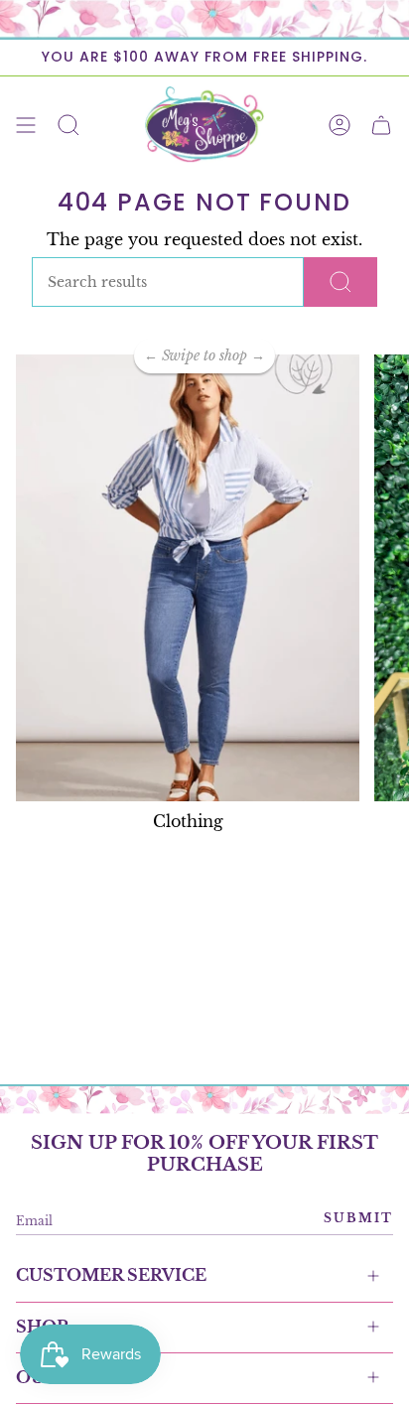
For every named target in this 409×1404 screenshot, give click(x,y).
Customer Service (111, 1275)
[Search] (340, 282)
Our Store (70, 1377)
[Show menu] (26, 124)
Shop (42, 1326)
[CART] (381, 124)
